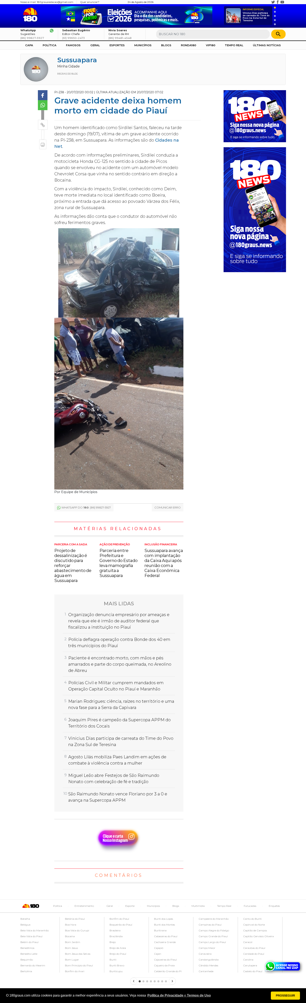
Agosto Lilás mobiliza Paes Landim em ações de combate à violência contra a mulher (117, 760)
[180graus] (31, 15)
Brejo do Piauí (117, 953)
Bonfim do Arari (74, 971)
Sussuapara (77, 60)
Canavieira (205, 953)
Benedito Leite (28, 953)
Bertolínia (26, 971)
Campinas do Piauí (210, 924)
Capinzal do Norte (254, 924)
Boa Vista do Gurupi (77, 930)
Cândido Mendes (208, 965)
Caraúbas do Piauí (254, 947)
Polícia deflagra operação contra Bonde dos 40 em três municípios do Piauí (119, 642)
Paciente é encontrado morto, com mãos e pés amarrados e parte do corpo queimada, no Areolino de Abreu (119, 664)
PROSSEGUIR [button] (285, 995)
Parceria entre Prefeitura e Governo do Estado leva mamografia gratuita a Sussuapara (119, 560)
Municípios (143, 45)
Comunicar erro (167, 507)
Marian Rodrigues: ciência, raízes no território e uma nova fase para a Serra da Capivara (121, 704)
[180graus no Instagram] (268, 2)
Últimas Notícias (267, 45)
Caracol (247, 942)
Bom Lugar (72, 959)
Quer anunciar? (89, 2)
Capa (29, 45)
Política (49, 45)
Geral (95, 45)
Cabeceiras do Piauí (165, 936)
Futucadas (250, 905)
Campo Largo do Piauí (212, 942)
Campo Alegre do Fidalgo (214, 930)
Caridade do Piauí (253, 953)
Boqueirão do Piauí (120, 924)
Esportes (117, 45)
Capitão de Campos (255, 930)
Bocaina (70, 936)
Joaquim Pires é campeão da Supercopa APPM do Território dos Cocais (119, 723)
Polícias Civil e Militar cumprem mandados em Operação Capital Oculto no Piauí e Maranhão (116, 686)
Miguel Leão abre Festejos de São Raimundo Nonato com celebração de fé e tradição (113, 778)
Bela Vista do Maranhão (34, 930)
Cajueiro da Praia (164, 965)
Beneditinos (27, 947)
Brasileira (115, 930)
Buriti (112, 959)
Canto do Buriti (252, 918)
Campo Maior (207, 947)
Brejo (112, 942)
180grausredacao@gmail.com (55, 2)
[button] (179, 995)
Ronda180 (188, 45)
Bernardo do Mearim (32, 965)
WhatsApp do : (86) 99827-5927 (86, 507)
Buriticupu (116, 971)
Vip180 (210, 45)
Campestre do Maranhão (214, 918)
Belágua (25, 924)
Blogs (166, 45)
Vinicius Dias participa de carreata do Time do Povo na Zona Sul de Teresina (256, 15)
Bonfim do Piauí (119, 918)
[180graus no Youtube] (282, 2)
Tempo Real (234, 45)
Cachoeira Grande (165, 942)
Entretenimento (84, 905)
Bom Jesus (71, 947)
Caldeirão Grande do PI (168, 971)
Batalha (25, 918)
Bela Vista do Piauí (31, 936)
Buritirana (160, 930)
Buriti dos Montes (164, 924)
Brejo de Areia (117, 947)
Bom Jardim (72, 942)
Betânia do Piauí (75, 918)
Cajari (157, 953)
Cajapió (158, 947)
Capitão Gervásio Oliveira (258, 936)
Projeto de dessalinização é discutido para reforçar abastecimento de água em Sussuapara (72, 563)
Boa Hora (70, 924)
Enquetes (274, 905)
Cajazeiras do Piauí (165, 959)
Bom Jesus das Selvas (77, 953)
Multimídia (198, 905)
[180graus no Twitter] (273, 2)
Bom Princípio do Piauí (79, 965)
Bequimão (26, 959)
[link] (42, 95)
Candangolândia (209, 959)
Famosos (73, 45)
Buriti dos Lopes (163, 918)
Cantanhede (206, 971)
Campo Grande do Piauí (213, 936)
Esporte (129, 905)
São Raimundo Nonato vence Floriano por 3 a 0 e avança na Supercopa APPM (117, 797)
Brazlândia (116, 936)
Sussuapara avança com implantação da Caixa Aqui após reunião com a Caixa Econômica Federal (163, 560)
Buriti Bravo (116, 965)
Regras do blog (67, 73)
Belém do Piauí (29, 942)
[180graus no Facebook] (278, 2)
